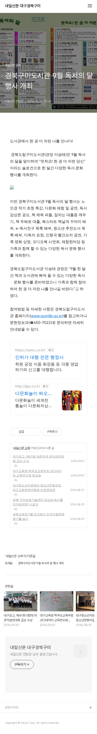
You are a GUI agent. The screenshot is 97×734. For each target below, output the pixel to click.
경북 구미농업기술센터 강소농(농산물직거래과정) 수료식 (38, 502)
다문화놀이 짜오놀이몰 (31, 393)
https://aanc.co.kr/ (30, 350)
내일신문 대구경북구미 (23, 6)
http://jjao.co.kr (27, 386)
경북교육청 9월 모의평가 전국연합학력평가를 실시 (38, 516)
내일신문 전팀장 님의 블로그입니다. (34, 654)
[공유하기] (29, 432)
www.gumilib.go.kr (46, 316)
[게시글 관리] (35, 432)
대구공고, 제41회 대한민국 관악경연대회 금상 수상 (38, 459)
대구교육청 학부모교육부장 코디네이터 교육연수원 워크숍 (37, 473)
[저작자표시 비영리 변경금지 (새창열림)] (68, 432)
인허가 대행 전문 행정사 (39, 357)
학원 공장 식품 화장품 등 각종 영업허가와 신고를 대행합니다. (46, 367)
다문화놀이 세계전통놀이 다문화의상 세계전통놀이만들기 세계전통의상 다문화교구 (33, 403)
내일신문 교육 (21, 448)
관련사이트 (12, 707)
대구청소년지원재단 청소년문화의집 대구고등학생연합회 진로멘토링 (37, 487)
